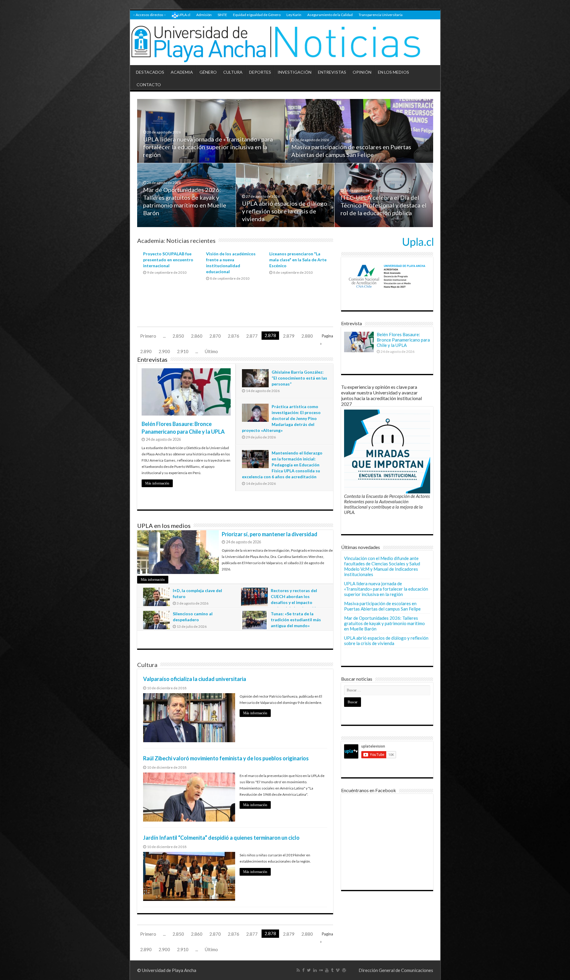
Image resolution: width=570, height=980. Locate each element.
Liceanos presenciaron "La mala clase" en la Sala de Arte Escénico (298, 259)
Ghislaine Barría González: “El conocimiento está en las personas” (299, 377)
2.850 (178, 336)
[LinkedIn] (315, 970)
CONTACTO (149, 84)
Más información (157, 483)
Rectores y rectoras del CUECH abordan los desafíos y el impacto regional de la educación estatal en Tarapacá (280, 602)
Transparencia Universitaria (381, 14)
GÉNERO (208, 72)
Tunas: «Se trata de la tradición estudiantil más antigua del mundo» (296, 619)
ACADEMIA (182, 72)
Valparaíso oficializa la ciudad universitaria (194, 679)
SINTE (222, 14)
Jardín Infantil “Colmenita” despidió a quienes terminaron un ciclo (221, 837)
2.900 (164, 351)
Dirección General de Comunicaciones (396, 970)
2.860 (196, 336)
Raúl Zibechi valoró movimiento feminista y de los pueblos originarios (226, 758)
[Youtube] (326, 970)
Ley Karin (293, 14)
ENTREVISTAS (332, 72)
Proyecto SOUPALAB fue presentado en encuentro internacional (168, 259)
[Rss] (298, 970)
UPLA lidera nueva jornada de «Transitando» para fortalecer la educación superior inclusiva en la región (208, 147)
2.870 (215, 336)
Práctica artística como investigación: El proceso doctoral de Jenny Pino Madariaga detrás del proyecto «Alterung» (281, 418)
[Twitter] (308, 970)
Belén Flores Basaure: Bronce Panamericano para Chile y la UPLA (403, 340)
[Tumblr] (332, 970)
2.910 (183, 351)
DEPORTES (260, 72)
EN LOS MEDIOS (393, 72)
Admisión (204, 14)
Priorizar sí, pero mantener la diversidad (269, 534)
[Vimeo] (337, 970)
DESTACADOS (150, 72)
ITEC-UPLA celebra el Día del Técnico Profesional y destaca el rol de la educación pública (384, 205)
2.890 (146, 351)
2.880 (307, 336)
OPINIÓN (362, 72)
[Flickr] (321, 970)
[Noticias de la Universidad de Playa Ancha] (285, 42)
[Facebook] (303, 970)
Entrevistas (152, 359)
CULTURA (233, 72)
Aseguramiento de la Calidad (330, 14)
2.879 (288, 336)
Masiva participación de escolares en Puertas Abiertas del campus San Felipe (382, 606)
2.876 (233, 336)
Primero (148, 336)
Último (211, 351)
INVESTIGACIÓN (294, 72)
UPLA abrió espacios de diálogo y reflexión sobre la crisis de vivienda (284, 211)
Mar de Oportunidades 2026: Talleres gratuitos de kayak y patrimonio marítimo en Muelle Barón (384, 623)
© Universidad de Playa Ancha (166, 970)
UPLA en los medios (164, 525)
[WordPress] (344, 970)
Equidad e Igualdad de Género (257, 14)
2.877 (252, 336)
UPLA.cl (184, 14)
